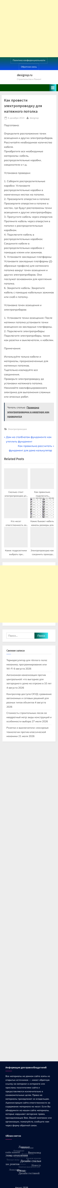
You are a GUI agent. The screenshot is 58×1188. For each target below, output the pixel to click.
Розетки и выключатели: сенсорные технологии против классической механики (27, 732)
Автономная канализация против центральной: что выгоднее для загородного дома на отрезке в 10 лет (29, 679)
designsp (34, 117)
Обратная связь (29, 66)
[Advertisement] (29, 28)
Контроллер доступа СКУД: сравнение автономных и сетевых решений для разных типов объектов (29, 698)
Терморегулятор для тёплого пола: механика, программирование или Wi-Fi (26, 664)
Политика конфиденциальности (29, 60)
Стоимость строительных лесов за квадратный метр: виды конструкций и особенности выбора (29, 717)
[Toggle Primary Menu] (52, 87)
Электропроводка (17, 429)
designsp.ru (24, 75)
